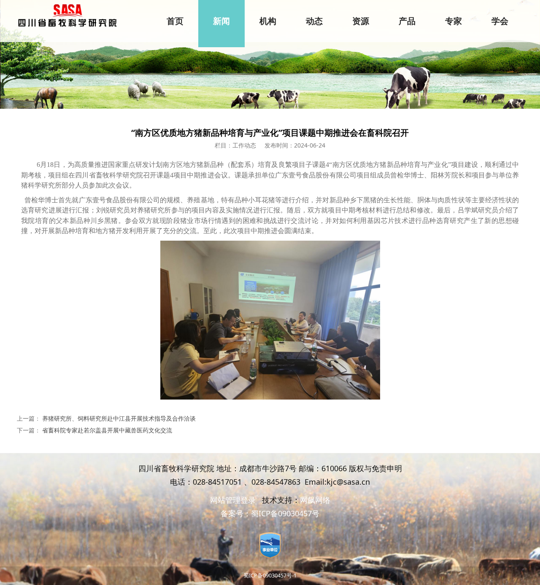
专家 (453, 21)
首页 (175, 21)
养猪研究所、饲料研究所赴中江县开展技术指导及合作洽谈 (119, 418)
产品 (407, 21)
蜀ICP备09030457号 (285, 513)
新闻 (221, 21)
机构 (267, 21)
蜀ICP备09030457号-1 (270, 575)
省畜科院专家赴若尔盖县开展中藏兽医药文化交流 (107, 430)
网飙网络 (315, 500)
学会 (499, 21)
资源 (360, 21)
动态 (314, 21)
